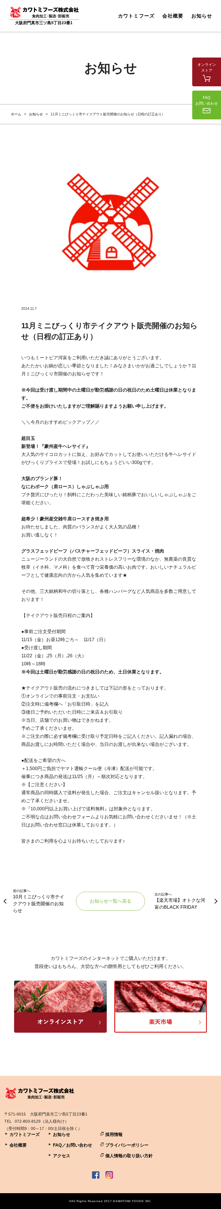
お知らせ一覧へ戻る (110, 901)
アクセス (61, 1155)
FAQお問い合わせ (206, 101)
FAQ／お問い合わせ (72, 1145)
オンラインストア (206, 67)
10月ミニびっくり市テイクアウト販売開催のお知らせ (38, 901)
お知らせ (201, 16)
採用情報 (114, 1134)
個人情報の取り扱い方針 (129, 1155)
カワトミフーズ (136, 16)
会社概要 (172, 16)
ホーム (16, 114)
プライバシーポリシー (126, 1145)
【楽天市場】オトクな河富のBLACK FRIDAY (180, 901)
